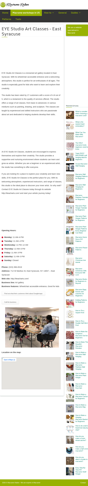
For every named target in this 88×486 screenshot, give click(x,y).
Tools (18, 19)
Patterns (6, 19)
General (62, 12)
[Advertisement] (32, 56)
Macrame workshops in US (26, 12)
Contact (83, 483)
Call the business (10, 302)
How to (47, 12)
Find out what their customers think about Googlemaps (23, 293)
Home (5, 12)
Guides (74, 12)
